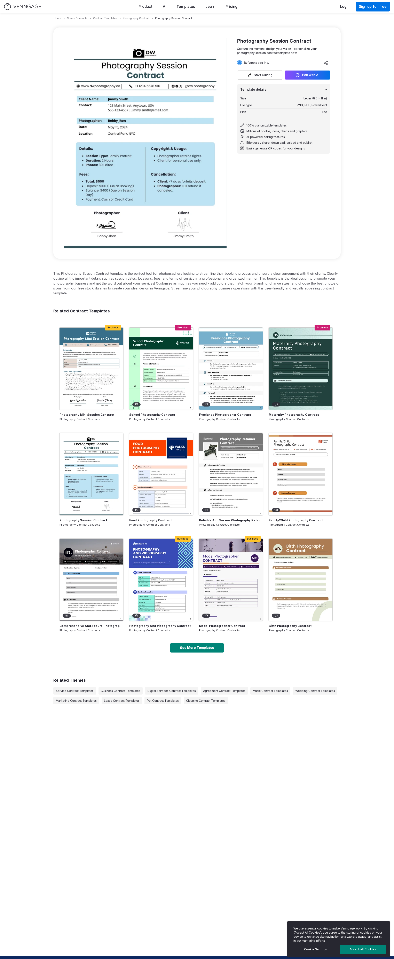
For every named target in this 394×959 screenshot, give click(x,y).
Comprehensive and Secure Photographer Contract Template (91, 626)
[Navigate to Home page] (22, 6)
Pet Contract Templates (163, 700)
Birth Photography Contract (290, 626)
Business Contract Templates (120, 690)
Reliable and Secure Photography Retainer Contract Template (231, 520)
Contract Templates (105, 18)
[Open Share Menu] (325, 62)
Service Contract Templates (75, 690)
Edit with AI (310, 75)
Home (57, 18)
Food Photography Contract (150, 520)
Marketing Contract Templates (76, 700)
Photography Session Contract (83, 520)
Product (145, 6)
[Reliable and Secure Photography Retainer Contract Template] (231, 474)
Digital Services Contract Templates (172, 690)
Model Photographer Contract (222, 626)
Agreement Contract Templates (224, 690)
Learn (210, 6)
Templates (185, 6)
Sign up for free (373, 6)
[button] (260, 75)
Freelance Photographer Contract (225, 414)
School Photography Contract (152, 414)
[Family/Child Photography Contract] (300, 474)
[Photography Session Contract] (91, 474)
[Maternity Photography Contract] (300, 369)
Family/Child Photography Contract (296, 520)
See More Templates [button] (197, 648)
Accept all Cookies (362, 949)
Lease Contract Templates (122, 700)
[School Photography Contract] (161, 369)
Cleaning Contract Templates (205, 700)
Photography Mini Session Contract (87, 414)
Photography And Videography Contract (160, 626)
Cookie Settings (315, 949)
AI (164, 6)
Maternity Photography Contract (294, 414)
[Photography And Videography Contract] (161, 580)
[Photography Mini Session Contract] (91, 369)
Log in (345, 6)
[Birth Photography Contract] (300, 580)
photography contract (136, 18)
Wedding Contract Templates (315, 690)
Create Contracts (77, 18)
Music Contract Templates (270, 690)
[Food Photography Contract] (161, 474)
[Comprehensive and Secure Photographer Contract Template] (91, 580)
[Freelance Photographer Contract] (231, 369)
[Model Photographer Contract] (231, 580)
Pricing (231, 6)
